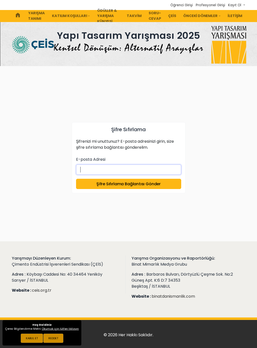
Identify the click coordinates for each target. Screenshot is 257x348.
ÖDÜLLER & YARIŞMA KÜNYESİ (107, 16)
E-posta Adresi (90, 159)
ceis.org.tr (41, 290)
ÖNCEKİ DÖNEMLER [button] (200, 15)
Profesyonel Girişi (210, 5)
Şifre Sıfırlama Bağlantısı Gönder (128, 184)
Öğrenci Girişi (181, 5)
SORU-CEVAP (155, 16)
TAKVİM (134, 15)
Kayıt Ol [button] (235, 5)
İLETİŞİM (235, 15)
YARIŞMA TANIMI (36, 16)
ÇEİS (172, 15)
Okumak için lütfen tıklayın (60, 329)
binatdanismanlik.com (173, 296)
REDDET (53, 338)
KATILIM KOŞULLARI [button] (69, 15)
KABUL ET (32, 338)
